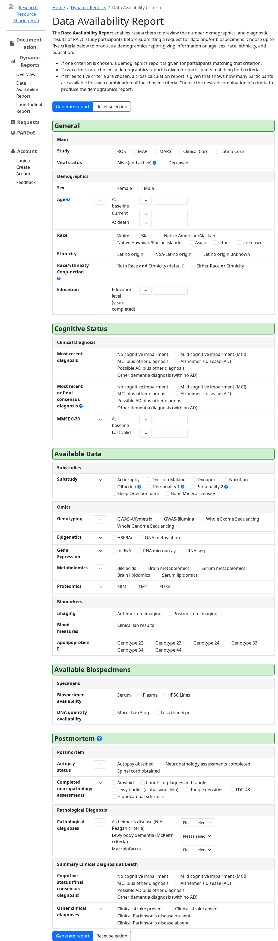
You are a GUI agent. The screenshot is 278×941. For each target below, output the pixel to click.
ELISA (164, 587)
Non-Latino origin (172, 254)
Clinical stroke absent (196, 909)
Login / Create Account (24, 167)
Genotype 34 (129, 650)
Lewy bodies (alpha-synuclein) (147, 790)
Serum (123, 695)
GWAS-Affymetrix (134, 519)
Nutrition (238, 480)
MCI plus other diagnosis (142, 361)
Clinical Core (195, 151)
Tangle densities (206, 790)
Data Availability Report (27, 89)
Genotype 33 (243, 643)
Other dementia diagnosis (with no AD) (156, 375)
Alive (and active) (134, 163)
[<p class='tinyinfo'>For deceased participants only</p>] (99, 738)
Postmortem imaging (194, 614)
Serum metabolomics (222, 568)
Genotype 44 (167, 650)
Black (146, 236)
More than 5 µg (132, 713)
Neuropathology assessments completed (207, 764)
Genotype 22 (129, 643)
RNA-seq (196, 551)
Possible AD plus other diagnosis (150, 368)
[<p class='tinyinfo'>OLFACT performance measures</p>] (139, 487)
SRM (121, 587)
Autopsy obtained (135, 764)
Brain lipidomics (133, 575)
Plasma (150, 695)
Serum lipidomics (179, 575)
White (122, 236)
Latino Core (231, 151)
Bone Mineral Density (192, 493)
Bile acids (126, 568)
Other (223, 242)
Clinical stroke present (139, 909)
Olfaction (126, 487)
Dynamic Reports (88, 8)
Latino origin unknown (226, 254)
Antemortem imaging (139, 614)
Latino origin (129, 254)
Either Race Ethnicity (219, 266)
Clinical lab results (135, 625)
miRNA (123, 551)
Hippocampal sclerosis (140, 796)
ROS (121, 151)
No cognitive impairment (142, 354)
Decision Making (168, 480)
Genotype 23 (167, 643)
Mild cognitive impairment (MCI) (212, 354)
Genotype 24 (205, 643)
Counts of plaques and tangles (176, 783)
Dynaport (207, 480)
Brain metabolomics (168, 568)
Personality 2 (209, 487)
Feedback (26, 182)
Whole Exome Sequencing (232, 519)
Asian (200, 242)
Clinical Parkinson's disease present (153, 916)
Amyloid (125, 783)
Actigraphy (128, 480)
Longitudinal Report (29, 108)
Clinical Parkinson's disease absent (152, 923)
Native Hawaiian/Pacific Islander (149, 242)
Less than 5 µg (175, 713)
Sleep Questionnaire (137, 493)
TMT (142, 587)
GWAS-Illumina (178, 519)
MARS (164, 151)
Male (148, 188)
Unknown (252, 242)
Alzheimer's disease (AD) (205, 361)
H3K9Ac (124, 538)
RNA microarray (159, 551)
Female (124, 188)
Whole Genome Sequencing (145, 526)
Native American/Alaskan (189, 236)
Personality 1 (166, 487)
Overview (26, 74)
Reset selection (111, 107)
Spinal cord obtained (138, 771)
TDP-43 (242, 790)
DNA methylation (162, 538)
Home (58, 8)
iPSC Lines (179, 695)
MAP (142, 151)
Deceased (177, 163)
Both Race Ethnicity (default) (150, 266)
